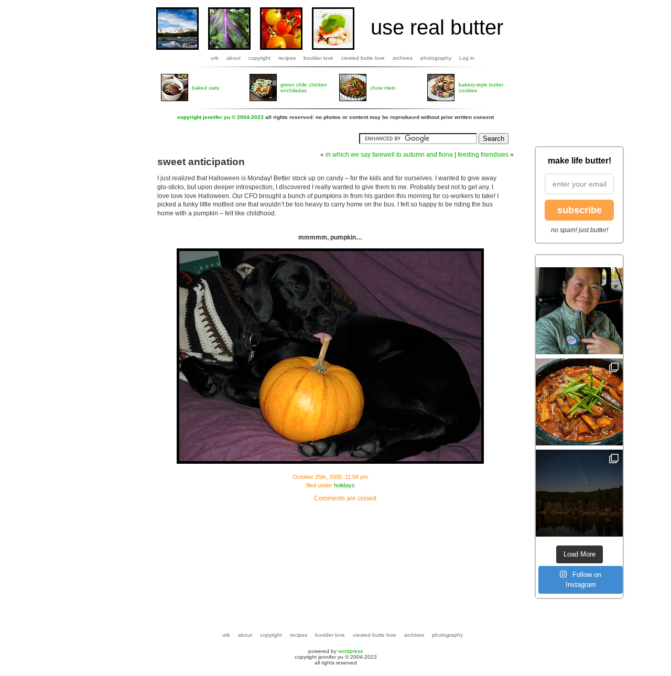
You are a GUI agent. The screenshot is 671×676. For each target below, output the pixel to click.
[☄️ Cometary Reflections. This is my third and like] (579, 493)
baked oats (205, 88)
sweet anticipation (201, 161)
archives (403, 58)
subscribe (579, 210)
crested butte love (363, 58)
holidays (344, 485)
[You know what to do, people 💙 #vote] (579, 310)
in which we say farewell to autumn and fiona (389, 154)
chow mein (383, 88)
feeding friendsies (483, 154)
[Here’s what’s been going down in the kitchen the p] (579, 401)
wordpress (350, 651)
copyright (259, 58)
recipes (287, 58)
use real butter (437, 27)
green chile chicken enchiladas (303, 87)
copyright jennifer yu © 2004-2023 (220, 117)
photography (435, 58)
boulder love (318, 58)
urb (215, 58)
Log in (466, 58)
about (233, 58)
